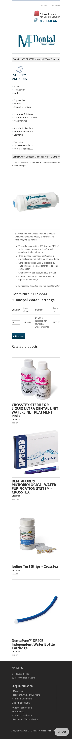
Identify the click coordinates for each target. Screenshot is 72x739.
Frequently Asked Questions (26, 695)
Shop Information (22, 685)
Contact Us (18, 711)
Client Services (21, 702)
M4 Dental (18, 667)
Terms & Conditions (22, 698)
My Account (18, 691)
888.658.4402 (50, 21)
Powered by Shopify (47, 731)
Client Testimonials (22, 707)
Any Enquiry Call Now (50, 17)
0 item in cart (48, 14)
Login (45, 5)
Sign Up (56, 5)
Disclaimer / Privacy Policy (25, 719)
